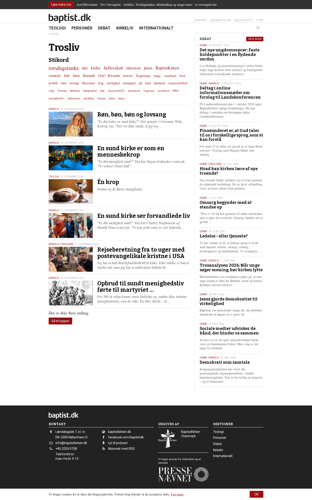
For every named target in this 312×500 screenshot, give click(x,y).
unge (157, 75)
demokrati (134, 91)
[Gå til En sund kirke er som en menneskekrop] (71, 157)
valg (51, 90)
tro (85, 67)
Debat (104, 28)
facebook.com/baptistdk (126, 437)
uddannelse (74, 98)
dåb (102, 91)
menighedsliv (56, 98)
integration (90, 91)
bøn (63, 83)
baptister (149, 91)
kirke (95, 68)
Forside (54, 34)
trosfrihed (163, 91)
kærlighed (113, 83)
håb (67, 75)
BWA (176, 91)
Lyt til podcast (118, 443)
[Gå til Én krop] (71, 191)
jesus (148, 68)
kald (148, 83)
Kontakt (200, 20)
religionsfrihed (177, 83)
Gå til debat (255, 38)
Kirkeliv (124, 28)
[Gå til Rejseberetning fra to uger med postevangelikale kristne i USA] (71, 259)
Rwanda (114, 75)
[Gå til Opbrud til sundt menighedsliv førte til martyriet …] (71, 293)
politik (53, 83)
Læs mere (177, 494)
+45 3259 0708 (66, 448)
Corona (62, 90)
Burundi (89, 75)
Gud (101, 75)
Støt (259, 20)
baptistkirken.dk (119, 432)
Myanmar (88, 83)
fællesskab (113, 68)
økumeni (159, 83)
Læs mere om (61, 4)
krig (100, 83)
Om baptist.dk (220, 20)
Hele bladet (244, 20)
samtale (55, 75)
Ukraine (101, 98)
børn (76, 75)
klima (112, 98)
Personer (81, 28)
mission (133, 68)
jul (140, 83)
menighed (129, 83)
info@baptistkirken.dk (71, 443)
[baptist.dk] (70, 18)
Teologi (57, 28)
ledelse (128, 75)
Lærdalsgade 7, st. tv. (70, 432)
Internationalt (156, 28)
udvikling (89, 98)
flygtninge (143, 75)
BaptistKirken (167, 68)
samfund (170, 75)
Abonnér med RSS (121, 448)
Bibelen (75, 91)
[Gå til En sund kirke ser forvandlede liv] (71, 225)
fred (182, 75)
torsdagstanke (64, 67)
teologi (74, 83)
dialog (121, 98)
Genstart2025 (116, 91)
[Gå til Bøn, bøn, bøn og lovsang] (71, 124)
